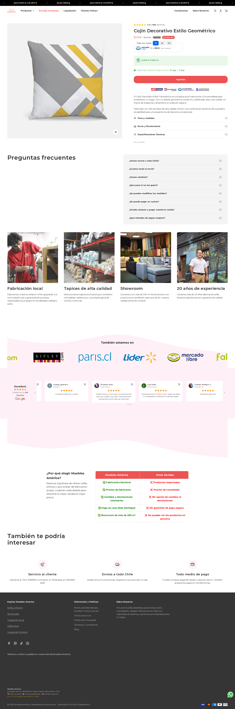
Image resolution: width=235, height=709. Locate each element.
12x (169, 43)
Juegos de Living (15, 620)
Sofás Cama (13, 626)
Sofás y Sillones (15, 608)
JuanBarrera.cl (84, 704)
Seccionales (13, 614)
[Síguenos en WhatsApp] (27, 643)
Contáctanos (181, 11)
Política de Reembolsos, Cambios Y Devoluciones (86, 609)
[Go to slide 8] (133, 404)
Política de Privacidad (85, 620)
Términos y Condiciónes (86, 625)
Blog (76, 629)
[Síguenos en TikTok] (21, 643)
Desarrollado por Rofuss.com (43, 704)
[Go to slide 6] (129, 404)
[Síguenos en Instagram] (15, 643)
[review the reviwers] (77, 385)
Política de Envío (82, 616)
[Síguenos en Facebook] (9, 643)
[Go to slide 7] (131, 404)
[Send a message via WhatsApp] (230, 694)
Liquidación (70, 11)
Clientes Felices (89, 11)
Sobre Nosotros (201, 11)
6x (162, 43)
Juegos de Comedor (17, 632)
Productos (26, 11)
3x (156, 43)
